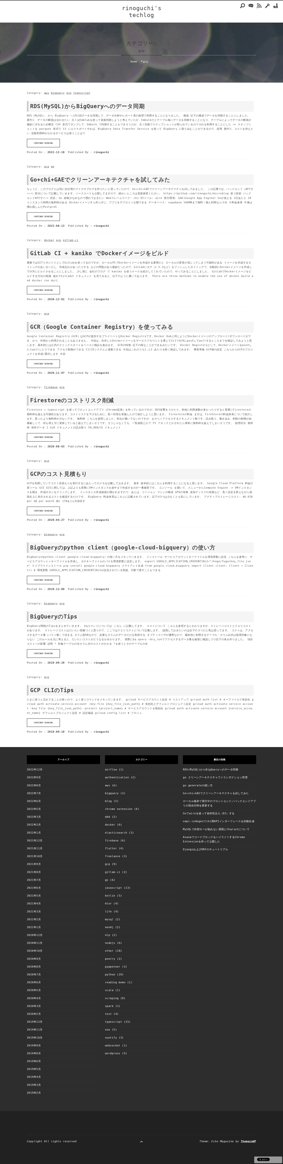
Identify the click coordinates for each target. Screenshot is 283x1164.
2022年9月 (34, 777)
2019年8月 (34, 1053)
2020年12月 (35, 935)
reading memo (115, 982)
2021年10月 (35, 856)
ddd (107, 816)
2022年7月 (34, 793)
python (110, 974)
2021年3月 (34, 911)
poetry (110, 958)
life (108, 911)
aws (46, 93)
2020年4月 (34, 998)
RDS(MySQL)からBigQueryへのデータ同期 (87, 106)
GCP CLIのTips (52, 690)
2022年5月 (34, 809)
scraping (112, 998)
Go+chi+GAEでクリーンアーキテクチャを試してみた (100, 179)
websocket (112, 1045)
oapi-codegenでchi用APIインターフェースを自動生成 (218, 821)
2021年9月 (34, 864)
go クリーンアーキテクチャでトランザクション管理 (215, 777)
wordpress (112, 1053)
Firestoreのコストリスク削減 (72, 400)
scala (109, 990)
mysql (109, 919)
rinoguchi (101, 152)
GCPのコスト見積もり (58, 474)
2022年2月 (34, 824)
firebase (51, 387)
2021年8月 (34, 872)
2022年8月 (34, 785)
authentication (117, 777)
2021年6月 (34, 887)
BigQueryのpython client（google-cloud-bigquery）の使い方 (122, 547)
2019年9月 (34, 1045)
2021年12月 (35, 840)
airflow (111, 769)
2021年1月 (34, 927)
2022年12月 (35, 769)
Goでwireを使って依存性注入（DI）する (209, 813)
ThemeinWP (248, 1141)
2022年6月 (34, 801)
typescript (81, 93)
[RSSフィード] (259, 7)
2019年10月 (35, 1037)
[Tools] (267, 7)
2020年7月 (34, 974)
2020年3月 (34, 1006)
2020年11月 (35, 942)
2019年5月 (34, 1069)
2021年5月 (34, 895)
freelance (112, 856)
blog (108, 801)
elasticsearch (116, 832)
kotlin (110, 895)
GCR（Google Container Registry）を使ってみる (101, 327)
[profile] (275, 7)
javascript (113, 887)
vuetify (111, 1037)
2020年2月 (34, 1013)
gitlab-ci (70, 240)
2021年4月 (34, 903)
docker (49, 240)
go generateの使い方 (198, 785)
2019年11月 (35, 1029)
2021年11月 (35, 848)
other (109, 950)
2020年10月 (35, 950)
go (52, 166)
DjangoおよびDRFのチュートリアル (205, 849)
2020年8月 (34, 966)
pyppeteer (112, 966)
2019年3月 (34, 1084)
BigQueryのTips (53, 616)
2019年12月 (35, 1021)
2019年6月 (34, 1061)
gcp (68, 93)
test (108, 1013)
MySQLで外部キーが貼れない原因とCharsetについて (216, 829)
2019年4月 (34, 1076)
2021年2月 (34, 919)
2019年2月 (34, 1092)
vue (107, 1029)
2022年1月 (34, 832)
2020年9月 (34, 958)
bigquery (58, 93)
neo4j (109, 927)
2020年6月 (34, 982)
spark (109, 1006)
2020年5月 (34, 990)
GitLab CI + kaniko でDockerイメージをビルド (99, 253)
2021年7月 (34, 880)
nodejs (110, 942)
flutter (111, 848)
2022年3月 (34, 816)
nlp (107, 935)
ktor (108, 903)
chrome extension (118, 809)
